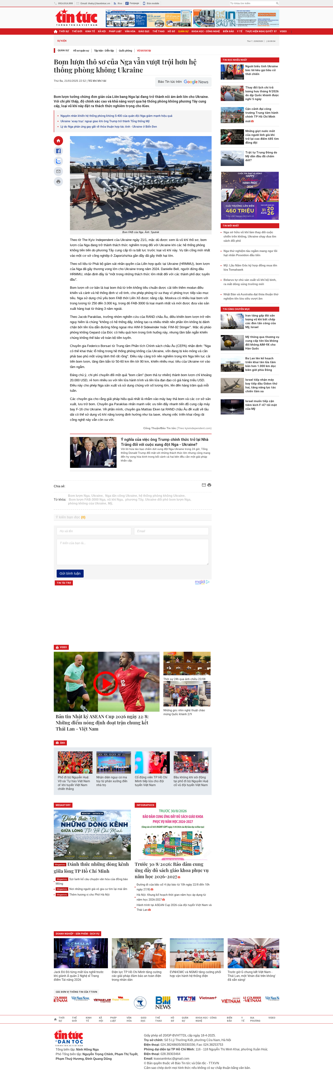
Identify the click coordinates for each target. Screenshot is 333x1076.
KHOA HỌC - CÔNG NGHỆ (206, 31)
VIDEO (283, 31)
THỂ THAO (158, 31)
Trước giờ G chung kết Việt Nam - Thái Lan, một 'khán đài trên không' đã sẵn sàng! (252, 976)
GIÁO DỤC (143, 31)
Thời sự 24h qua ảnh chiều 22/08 (184, 679)
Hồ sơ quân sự (81, 50)
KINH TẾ (90, 31)
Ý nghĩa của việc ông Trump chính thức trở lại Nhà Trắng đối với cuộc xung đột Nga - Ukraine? (164, 442)
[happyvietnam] (105, 998)
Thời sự (64, 31)
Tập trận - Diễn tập (104, 50)
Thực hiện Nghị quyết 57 (261, 31)
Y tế (239, 31)
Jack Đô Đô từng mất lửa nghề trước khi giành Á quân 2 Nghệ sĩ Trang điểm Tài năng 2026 (78, 976)
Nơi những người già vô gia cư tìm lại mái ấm (92, 889)
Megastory (60, 864)
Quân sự (63, 50)
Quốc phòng (125, 50)
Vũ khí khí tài (144, 50)
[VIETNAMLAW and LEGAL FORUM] (87, 1000)
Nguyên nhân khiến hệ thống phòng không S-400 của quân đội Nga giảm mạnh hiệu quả (116, 116)
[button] (206, 763)
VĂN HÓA (130, 31)
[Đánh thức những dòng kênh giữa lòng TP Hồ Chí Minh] (92, 835)
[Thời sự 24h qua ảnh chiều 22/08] (187, 663)
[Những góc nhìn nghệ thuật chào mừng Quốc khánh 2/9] (187, 693)
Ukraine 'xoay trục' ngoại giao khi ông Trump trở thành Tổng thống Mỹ (105, 121)
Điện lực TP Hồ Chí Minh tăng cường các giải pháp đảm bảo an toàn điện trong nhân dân (136, 976)
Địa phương (255, 1019)
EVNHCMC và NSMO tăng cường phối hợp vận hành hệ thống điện (195, 974)
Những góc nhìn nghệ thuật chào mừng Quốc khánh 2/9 (184, 712)
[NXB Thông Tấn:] (127, 1002)
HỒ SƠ (171, 31)
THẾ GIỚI (77, 31)
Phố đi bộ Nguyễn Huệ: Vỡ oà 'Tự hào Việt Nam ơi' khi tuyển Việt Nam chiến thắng (74, 783)
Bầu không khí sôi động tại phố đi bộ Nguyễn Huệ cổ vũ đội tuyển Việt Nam (191, 781)
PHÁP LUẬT (115, 31)
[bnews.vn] (149, 1002)
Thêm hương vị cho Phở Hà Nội (83, 894)
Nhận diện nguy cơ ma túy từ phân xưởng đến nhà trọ (111, 781)
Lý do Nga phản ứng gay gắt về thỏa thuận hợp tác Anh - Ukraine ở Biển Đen (109, 126)
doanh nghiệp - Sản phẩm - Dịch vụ (77, 933)
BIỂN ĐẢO (228, 31)
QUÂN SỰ (183, 31)
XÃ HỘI (102, 31)
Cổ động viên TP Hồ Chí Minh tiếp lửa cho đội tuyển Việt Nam (151, 781)
